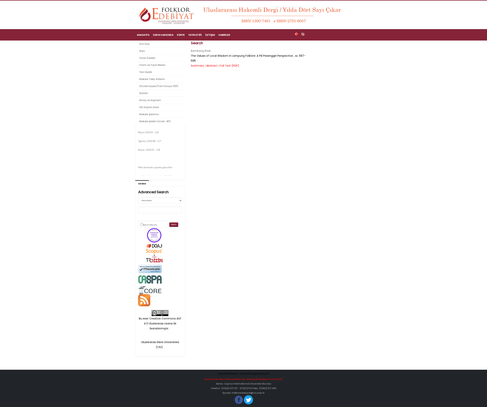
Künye (181, 35)
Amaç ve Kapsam (150, 100)
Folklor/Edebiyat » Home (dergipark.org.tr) (243, 373)
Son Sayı (144, 43)
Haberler (224, 35)
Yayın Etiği (195, 35)
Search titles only (150, 225)
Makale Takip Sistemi (152, 79)
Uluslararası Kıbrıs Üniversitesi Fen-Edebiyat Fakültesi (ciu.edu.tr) (243, 379)
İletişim (210, 35)
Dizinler (143, 93)
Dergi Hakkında (163, 35)
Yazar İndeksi (147, 58)
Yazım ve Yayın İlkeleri (152, 65)
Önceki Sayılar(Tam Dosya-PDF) (158, 86)
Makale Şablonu (149, 114)
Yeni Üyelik (145, 72)
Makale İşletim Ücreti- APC (155, 121)
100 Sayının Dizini (149, 107)
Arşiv (142, 51)
